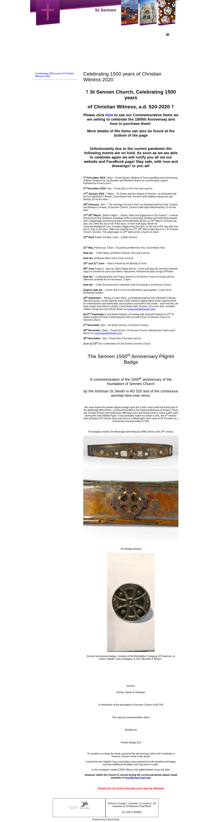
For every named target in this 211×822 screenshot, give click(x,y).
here (109, 115)
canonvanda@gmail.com (141, 309)
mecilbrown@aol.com (138, 777)
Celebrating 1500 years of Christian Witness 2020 (54, 75)
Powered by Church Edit (105, 819)
